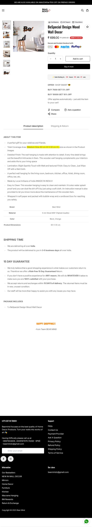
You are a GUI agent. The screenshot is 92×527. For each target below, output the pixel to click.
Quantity (51, 53)
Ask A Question (54, 437)
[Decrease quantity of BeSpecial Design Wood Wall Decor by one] (50, 59)
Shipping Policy (55, 449)
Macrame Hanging (10, 495)
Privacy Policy (54, 441)
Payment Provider (56, 434)
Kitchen (5, 491)
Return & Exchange (10, 503)
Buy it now (69, 66)
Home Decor (7, 484)
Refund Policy (54, 445)
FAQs (50, 426)
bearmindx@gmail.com (58, 472)
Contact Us (53, 430)
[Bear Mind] (46, 10)
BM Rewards (7, 499)
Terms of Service (55, 453)
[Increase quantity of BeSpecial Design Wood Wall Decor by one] (60, 59)
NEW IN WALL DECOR (12, 476)
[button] (87, 10)
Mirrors (5, 480)
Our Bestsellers (8, 472)
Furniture (6, 488)
